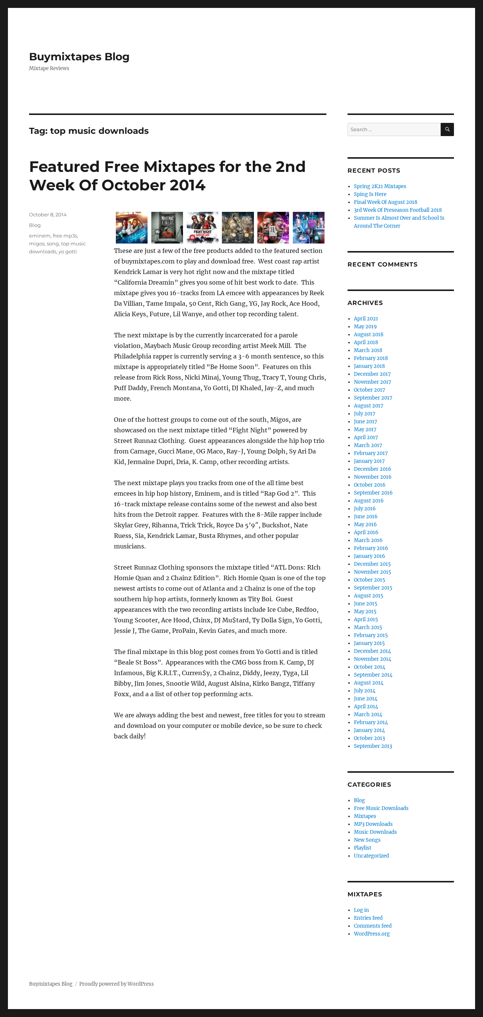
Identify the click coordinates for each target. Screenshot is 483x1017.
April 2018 (366, 342)
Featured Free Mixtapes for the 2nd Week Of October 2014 (167, 175)
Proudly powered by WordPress (116, 984)
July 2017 (364, 413)
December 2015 (372, 564)
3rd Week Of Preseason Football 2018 (398, 210)
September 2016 (373, 493)
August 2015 (368, 596)
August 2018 (368, 334)
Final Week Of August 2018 (385, 202)
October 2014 (369, 667)
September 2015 (373, 588)
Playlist (362, 848)
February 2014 (371, 722)
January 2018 (369, 366)
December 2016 (372, 469)
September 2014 (373, 675)
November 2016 (373, 477)
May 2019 (365, 326)
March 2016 (368, 540)
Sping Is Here (370, 194)
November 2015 (372, 572)
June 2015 (365, 603)
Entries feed (368, 918)
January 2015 (369, 643)
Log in (361, 910)
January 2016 (369, 556)
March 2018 (368, 350)
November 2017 (372, 382)
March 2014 (368, 714)
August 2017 (368, 406)
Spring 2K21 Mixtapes (380, 186)
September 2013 (373, 746)
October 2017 (369, 390)
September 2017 (373, 398)
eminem (40, 236)
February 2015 (371, 635)
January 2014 (369, 730)
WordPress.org (372, 934)
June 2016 (366, 516)
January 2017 (369, 461)
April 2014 (366, 706)
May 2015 (365, 611)
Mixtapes (365, 816)
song (53, 243)
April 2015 (366, 619)
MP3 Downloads (373, 824)
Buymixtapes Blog (79, 56)
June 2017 (365, 421)
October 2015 (369, 580)
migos (37, 243)
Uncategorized (371, 856)
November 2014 (372, 659)
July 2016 (365, 508)
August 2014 (368, 683)
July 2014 (364, 691)
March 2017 (368, 445)
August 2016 (369, 501)
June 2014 (365, 698)
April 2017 (366, 437)
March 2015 (368, 627)
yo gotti (67, 251)
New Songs (367, 840)
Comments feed (373, 926)
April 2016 (366, 532)
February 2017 (371, 453)
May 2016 (365, 524)
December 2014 (372, 651)
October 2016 (370, 485)
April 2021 (366, 319)
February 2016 (371, 548)
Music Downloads (375, 832)
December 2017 (372, 374)
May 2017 (365, 429)
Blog (35, 225)
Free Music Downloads (381, 808)
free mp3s (65, 236)
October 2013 (369, 738)
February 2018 (371, 358)
